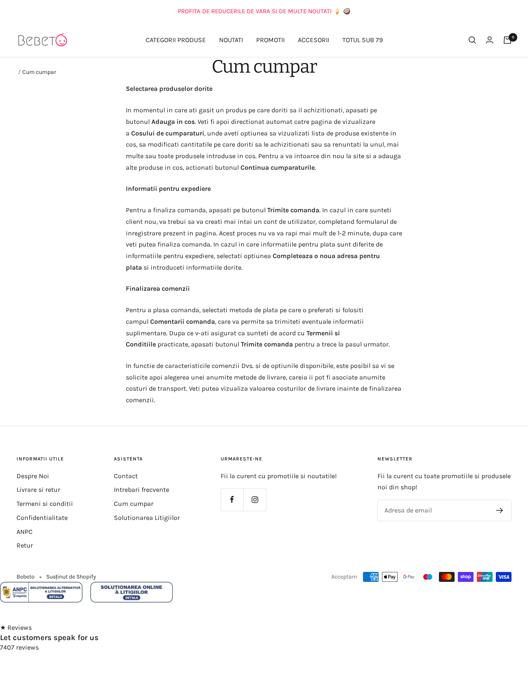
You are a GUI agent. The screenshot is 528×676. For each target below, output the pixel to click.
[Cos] (507, 40)
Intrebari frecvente (141, 489)
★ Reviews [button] (16, 627)
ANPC (24, 532)
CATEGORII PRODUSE (176, 40)
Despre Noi (32, 476)
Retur (24, 545)
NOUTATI (231, 40)
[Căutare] (472, 40)
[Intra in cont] (489, 39)
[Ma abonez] (499, 510)
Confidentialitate (42, 518)
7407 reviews (19, 647)
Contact (126, 476)
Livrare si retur (38, 489)
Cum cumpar (133, 504)
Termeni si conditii (44, 504)
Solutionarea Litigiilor (147, 518)
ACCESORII (313, 40)
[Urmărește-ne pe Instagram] (254, 499)
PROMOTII (270, 40)
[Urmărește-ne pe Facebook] (232, 499)
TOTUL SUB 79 (362, 40)
